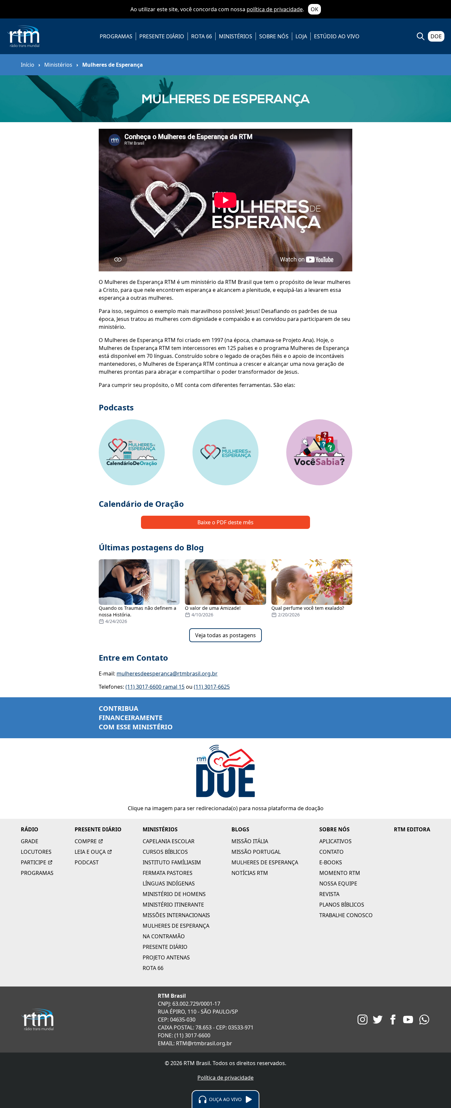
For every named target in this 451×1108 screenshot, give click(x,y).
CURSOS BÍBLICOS (165, 851)
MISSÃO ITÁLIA (249, 841)
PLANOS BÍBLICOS (341, 904)
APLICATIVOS (335, 841)
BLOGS (240, 829)
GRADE (29, 841)
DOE (436, 36)
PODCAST (87, 862)
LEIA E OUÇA (90, 851)
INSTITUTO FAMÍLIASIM (172, 862)
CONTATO (331, 851)
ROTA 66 (201, 36)
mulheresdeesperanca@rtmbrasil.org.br (167, 673)
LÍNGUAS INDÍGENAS (169, 883)
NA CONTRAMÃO (164, 936)
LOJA (301, 36)
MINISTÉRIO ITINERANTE (173, 904)
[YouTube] (408, 1019)
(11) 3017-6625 (212, 686)
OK (314, 9)
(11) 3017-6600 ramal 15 (155, 686)
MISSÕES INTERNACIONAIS (176, 915)
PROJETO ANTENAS (166, 957)
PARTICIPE (33, 862)
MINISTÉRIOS (235, 36)
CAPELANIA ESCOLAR (168, 841)
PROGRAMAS (116, 36)
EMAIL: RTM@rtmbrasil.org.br (195, 1043)
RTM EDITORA (412, 829)
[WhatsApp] (424, 1019)
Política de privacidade (225, 1077)
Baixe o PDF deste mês (225, 522)
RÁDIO (29, 829)
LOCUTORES (36, 851)
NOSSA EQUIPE (338, 883)
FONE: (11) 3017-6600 (184, 1035)
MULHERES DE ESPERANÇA (176, 925)
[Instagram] (362, 1019)
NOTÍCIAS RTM (249, 873)
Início (27, 64)
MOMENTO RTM (339, 873)
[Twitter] (378, 1019)
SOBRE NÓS (274, 36)
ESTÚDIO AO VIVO (337, 36)
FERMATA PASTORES (167, 873)
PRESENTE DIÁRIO (161, 36)
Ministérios (58, 64)
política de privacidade (275, 9)
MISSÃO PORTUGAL (256, 851)
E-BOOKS (330, 862)
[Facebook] (393, 1019)
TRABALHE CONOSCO (346, 915)
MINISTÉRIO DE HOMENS (174, 894)
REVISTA (329, 894)
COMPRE (86, 841)
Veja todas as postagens (225, 635)
